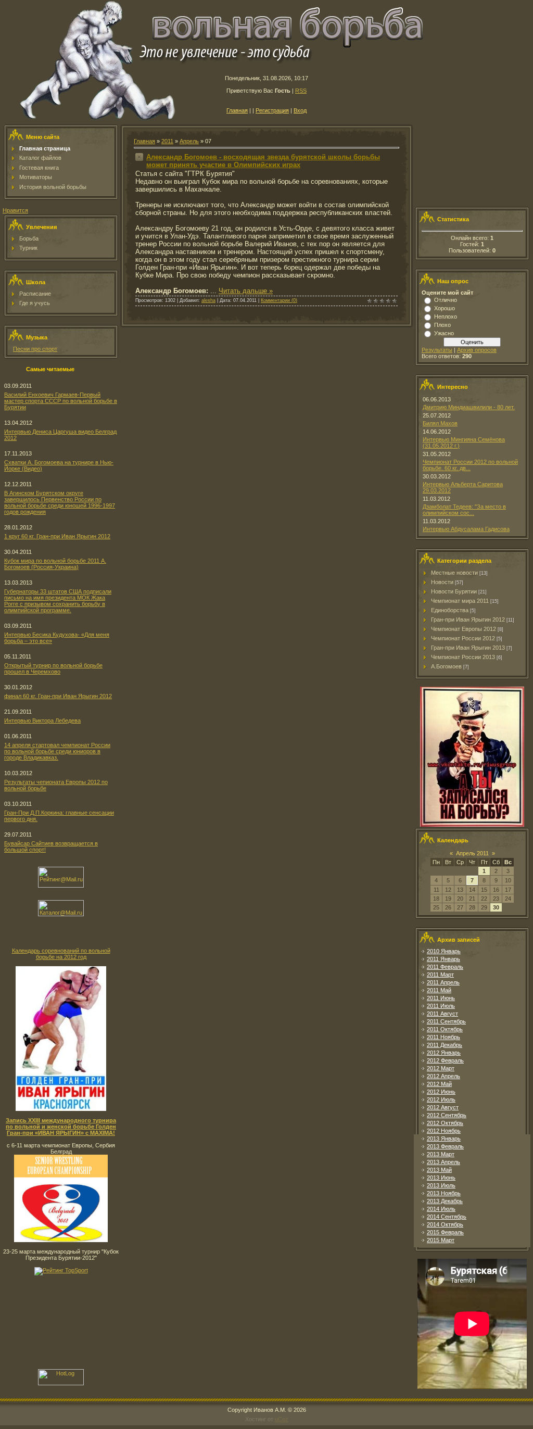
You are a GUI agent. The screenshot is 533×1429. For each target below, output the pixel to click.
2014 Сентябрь (446, 1216)
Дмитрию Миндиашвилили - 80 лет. (469, 407)
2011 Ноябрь (443, 1037)
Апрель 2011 (472, 853)
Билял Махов (440, 423)
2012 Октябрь (445, 1123)
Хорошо (444, 308)
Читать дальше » (246, 291)
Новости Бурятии (454, 591)
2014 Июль (441, 1209)
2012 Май (439, 1084)
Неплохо (445, 316)
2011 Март (440, 974)
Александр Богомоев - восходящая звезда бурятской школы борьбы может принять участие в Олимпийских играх (263, 161)
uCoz (281, 1419)
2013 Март (440, 1154)
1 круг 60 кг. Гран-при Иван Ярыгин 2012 (57, 536)
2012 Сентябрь (446, 1115)
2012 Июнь (441, 1092)
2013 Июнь (441, 1177)
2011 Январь (443, 959)
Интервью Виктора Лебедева (42, 720)
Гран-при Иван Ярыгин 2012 (468, 619)
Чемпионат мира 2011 (460, 601)
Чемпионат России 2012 (463, 638)
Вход (300, 110)
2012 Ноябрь (444, 1131)
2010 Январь (444, 951)
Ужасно (444, 333)
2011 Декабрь (444, 1045)
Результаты (437, 350)
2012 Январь (444, 1052)
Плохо (442, 325)
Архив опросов (477, 350)
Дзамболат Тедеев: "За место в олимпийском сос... (464, 509)
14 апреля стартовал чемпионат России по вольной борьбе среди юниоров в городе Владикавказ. (57, 751)
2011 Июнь (441, 998)
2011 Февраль (445, 967)
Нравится (15, 210)
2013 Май (439, 1170)
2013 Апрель (443, 1162)
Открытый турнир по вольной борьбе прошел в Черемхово (53, 668)
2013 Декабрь (445, 1201)
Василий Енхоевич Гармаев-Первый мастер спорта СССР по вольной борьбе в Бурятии (60, 400)
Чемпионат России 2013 (463, 657)
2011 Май (439, 990)
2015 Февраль (445, 1232)
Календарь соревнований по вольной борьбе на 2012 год (61, 953)
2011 (167, 141)
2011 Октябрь (445, 1029)
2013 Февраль (445, 1146)
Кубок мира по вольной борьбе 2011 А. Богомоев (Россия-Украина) (55, 564)
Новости (442, 582)
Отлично (445, 300)
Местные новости (454, 573)
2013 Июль (441, 1185)
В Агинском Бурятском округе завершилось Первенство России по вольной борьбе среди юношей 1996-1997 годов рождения (59, 502)
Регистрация (272, 110)
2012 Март (440, 1068)
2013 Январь (444, 1138)
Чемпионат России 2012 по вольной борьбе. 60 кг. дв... (470, 465)
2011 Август (442, 1013)
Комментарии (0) (279, 300)
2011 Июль (441, 1006)
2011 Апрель (443, 982)
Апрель (189, 141)
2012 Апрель (443, 1076)
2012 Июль (441, 1099)
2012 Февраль (445, 1060)
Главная (237, 110)
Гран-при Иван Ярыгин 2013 (468, 647)
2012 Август (443, 1107)
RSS (301, 90)
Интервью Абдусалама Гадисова (466, 529)
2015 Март (440, 1240)
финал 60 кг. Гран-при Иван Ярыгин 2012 (58, 696)
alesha (208, 300)
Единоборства (449, 610)
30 (496, 907)
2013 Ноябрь (444, 1193)
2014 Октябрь (445, 1224)
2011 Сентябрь (446, 1021)
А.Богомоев (446, 666)
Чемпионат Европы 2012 (463, 629)
